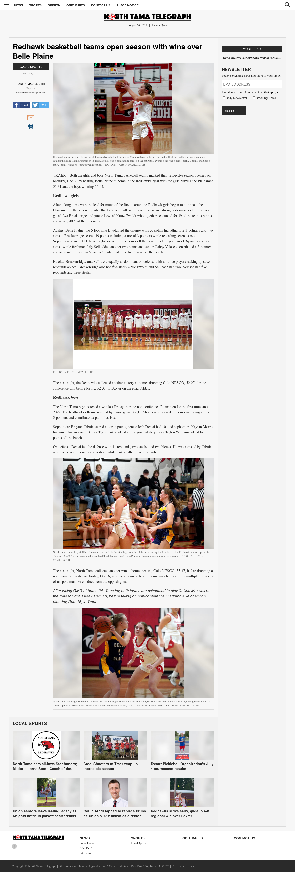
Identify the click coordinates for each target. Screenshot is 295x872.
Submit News (159, 25)
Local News (87, 843)
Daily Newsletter (236, 98)
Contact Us (100, 5)
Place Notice (127, 5)
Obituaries (75, 5)
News (18, 5)
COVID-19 (86, 848)
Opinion (54, 5)
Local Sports (30, 66)
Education (86, 853)
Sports (35, 5)
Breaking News (266, 98)
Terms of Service (184, 866)
